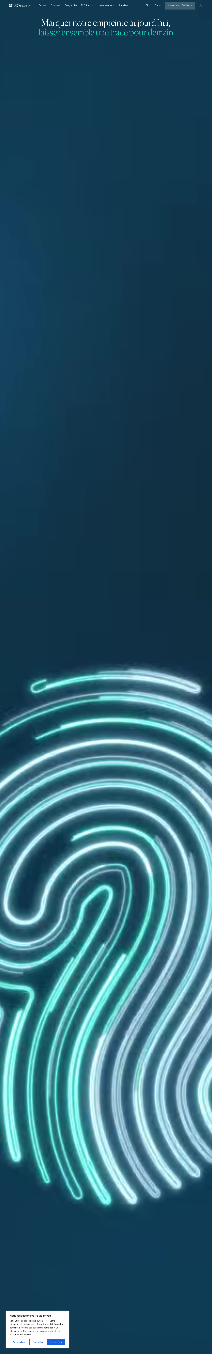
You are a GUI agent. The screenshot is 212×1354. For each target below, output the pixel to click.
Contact (159, 5)
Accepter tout (56, 1342)
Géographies (71, 5)
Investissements (106, 5)
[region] (37, 1329)
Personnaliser (19, 1342)
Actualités (123, 5)
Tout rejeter (37, 1342)
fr (147, 5)
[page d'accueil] (19, 5)
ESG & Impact (88, 5)
